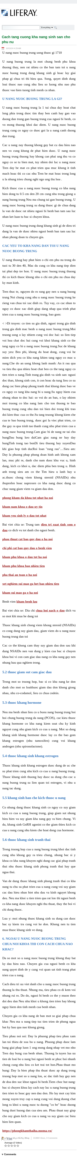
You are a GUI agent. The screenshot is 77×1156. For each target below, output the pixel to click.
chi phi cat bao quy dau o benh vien (27, 548)
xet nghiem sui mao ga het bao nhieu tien (30, 583)
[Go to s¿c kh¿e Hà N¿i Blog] (18, 13)
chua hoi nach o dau (50, 610)
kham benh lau (26, 601)
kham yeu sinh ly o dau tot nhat (24, 515)
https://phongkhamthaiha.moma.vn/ (27, 1130)
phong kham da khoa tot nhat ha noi (27, 498)
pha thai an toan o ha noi (19, 575)
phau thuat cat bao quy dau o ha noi (27, 539)
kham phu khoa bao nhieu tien (23, 566)
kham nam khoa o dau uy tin (22, 506)
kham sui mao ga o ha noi (20, 592)
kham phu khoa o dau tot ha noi (24, 557)
